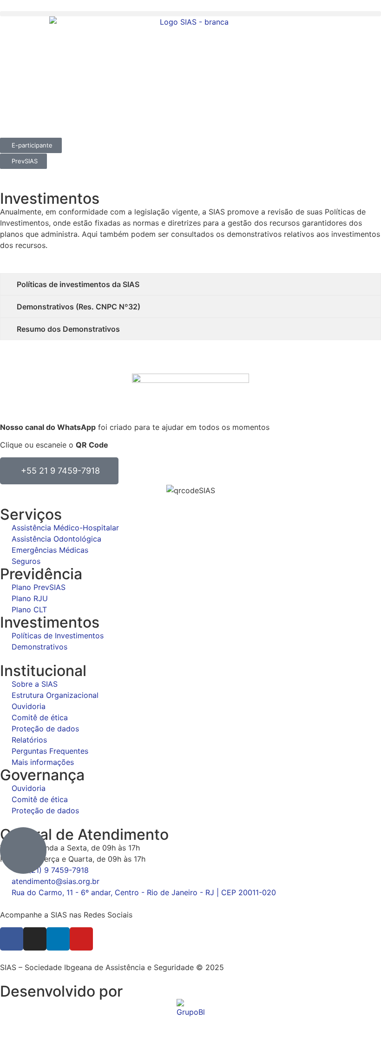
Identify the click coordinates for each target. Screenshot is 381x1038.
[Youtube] (81, 939)
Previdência (41, 574)
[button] (190, 13)
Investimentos (49, 622)
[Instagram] (34, 939)
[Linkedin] (58, 939)
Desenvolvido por (61, 991)
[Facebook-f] (11, 939)
